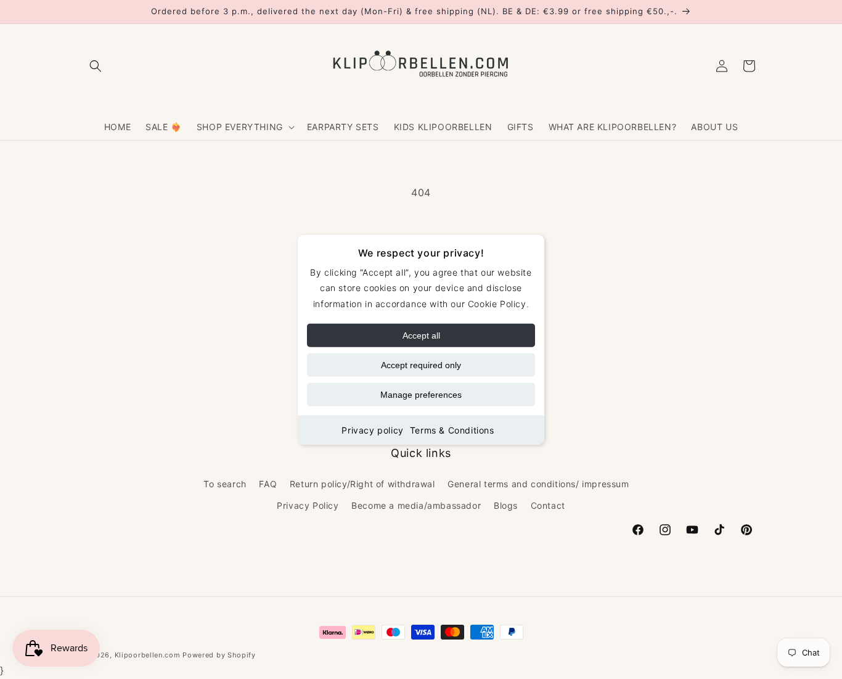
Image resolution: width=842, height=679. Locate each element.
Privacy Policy (307, 505)
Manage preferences (421, 394)
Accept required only (421, 364)
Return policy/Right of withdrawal (362, 484)
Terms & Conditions (452, 429)
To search (224, 484)
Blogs (506, 505)
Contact (548, 505)
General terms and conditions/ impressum (538, 484)
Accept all (421, 335)
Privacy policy (372, 429)
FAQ (268, 484)
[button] (95, 66)
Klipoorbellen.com (148, 655)
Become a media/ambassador (416, 505)
